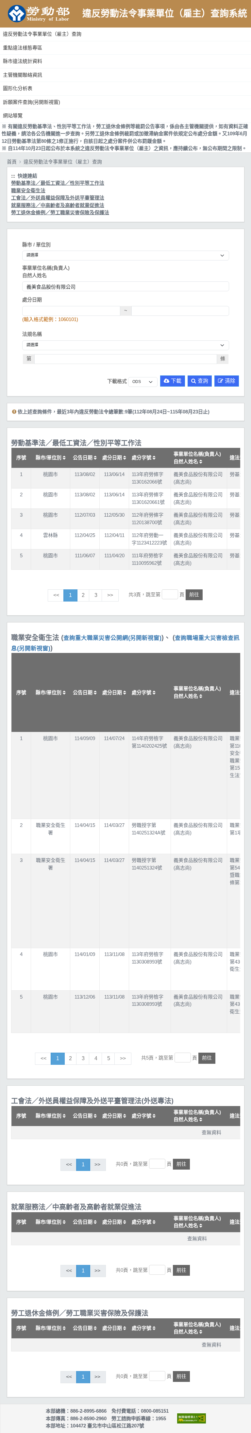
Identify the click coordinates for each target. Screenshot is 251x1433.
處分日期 (32, 299)
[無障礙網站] (191, 1418)
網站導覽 (13, 115)
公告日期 (83, 457)
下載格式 (117, 381)
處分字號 (142, 457)
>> (110, 595)
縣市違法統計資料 (22, 61)
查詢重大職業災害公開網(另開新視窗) (112, 638)
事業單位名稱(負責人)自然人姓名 (46, 271)
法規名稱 (32, 334)
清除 (230, 381)
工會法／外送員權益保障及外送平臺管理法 (57, 198)
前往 (194, 594)
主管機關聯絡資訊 (22, 75)
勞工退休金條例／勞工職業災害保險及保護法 (60, 212)
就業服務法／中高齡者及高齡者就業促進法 (57, 205)
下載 (176, 381)
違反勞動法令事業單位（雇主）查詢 (42, 34)
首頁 (12, 161)
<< (56, 595)
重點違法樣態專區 (22, 47)
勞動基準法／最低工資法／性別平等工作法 (57, 183)
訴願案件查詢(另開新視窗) (31, 102)
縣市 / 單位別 (36, 244)
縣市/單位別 (49, 457)
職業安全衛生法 (28, 190)
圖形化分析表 (17, 88)
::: (1, 26)
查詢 (203, 381)
